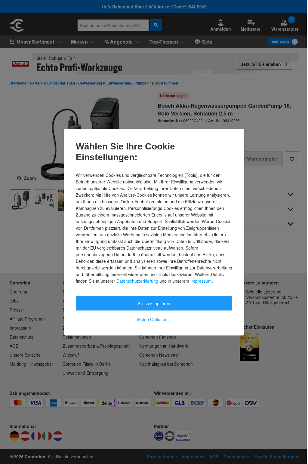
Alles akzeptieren (154, 303)
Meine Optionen (154, 319)
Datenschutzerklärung (137, 281)
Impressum (201, 281)
